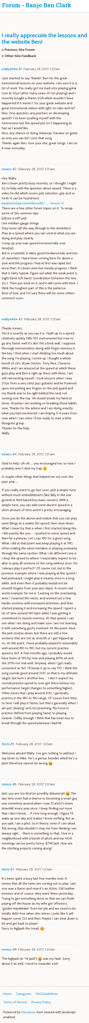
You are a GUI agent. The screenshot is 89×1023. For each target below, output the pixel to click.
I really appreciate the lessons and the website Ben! (44, 38)
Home (7, 994)
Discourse (28, 1012)
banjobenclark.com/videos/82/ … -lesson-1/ (33, 203)
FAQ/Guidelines (46, 994)
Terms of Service (15, 1002)
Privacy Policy (41, 1002)
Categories (23, 994)
